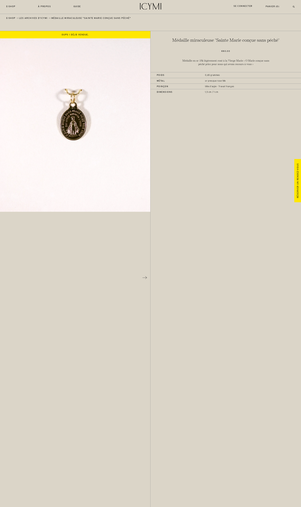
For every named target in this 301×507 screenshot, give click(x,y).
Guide (77, 6)
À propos (44, 6)
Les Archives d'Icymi (33, 18)
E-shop (11, 6)
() (272, 6)
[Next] (145, 277)
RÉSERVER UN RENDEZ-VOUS (297, 180)
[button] (294, 6)
